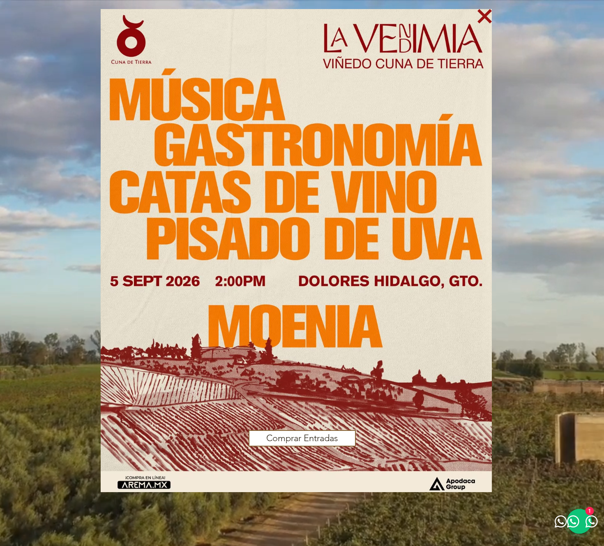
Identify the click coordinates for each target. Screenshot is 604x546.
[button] (484, 16)
